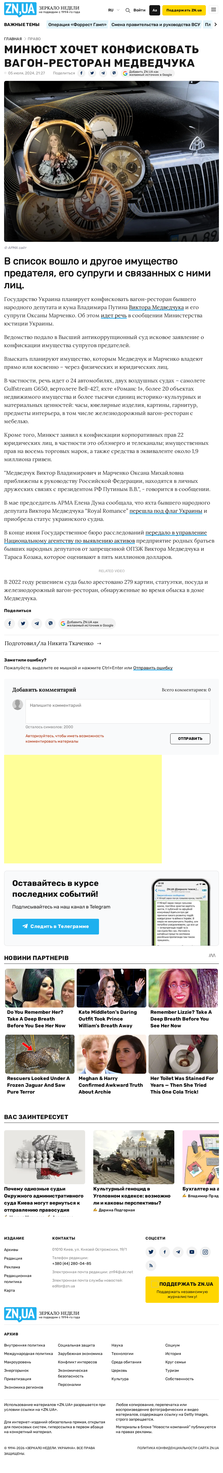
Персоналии (69, 1384)
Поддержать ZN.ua (184, 10)
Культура (120, 1379)
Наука (117, 1345)
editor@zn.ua (63, 1286)
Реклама (12, 1267)
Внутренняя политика (24, 1345)
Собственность (179, 1379)
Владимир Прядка (205, 1196)
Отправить (190, 738)
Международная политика (28, 1353)
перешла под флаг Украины (165, 510)
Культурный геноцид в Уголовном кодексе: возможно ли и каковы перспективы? (132, 1196)
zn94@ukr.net (121, 1272)
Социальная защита (76, 1345)
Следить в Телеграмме (59, 926)
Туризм (172, 1370)
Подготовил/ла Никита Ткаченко (49, 643)
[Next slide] (214, 24)
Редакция (13, 1258)
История (173, 1353)
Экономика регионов (23, 1387)
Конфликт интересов (77, 1362)
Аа (155, 10)
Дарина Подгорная (117, 1210)
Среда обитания (126, 1362)
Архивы (11, 1249)
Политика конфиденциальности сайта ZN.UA (178, 1448)
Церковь (119, 1370)
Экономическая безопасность (73, 1373)
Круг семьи (175, 1362)
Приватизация (17, 1379)
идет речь (114, 315)
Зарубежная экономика (80, 1353)
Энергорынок (16, 1370)
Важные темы (22, 25)
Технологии (123, 1353)
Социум (172, 1345)
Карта (9, 1290)
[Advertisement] (83, 809)
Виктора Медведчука (156, 307)
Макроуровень (17, 1362)
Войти (139, 10)
